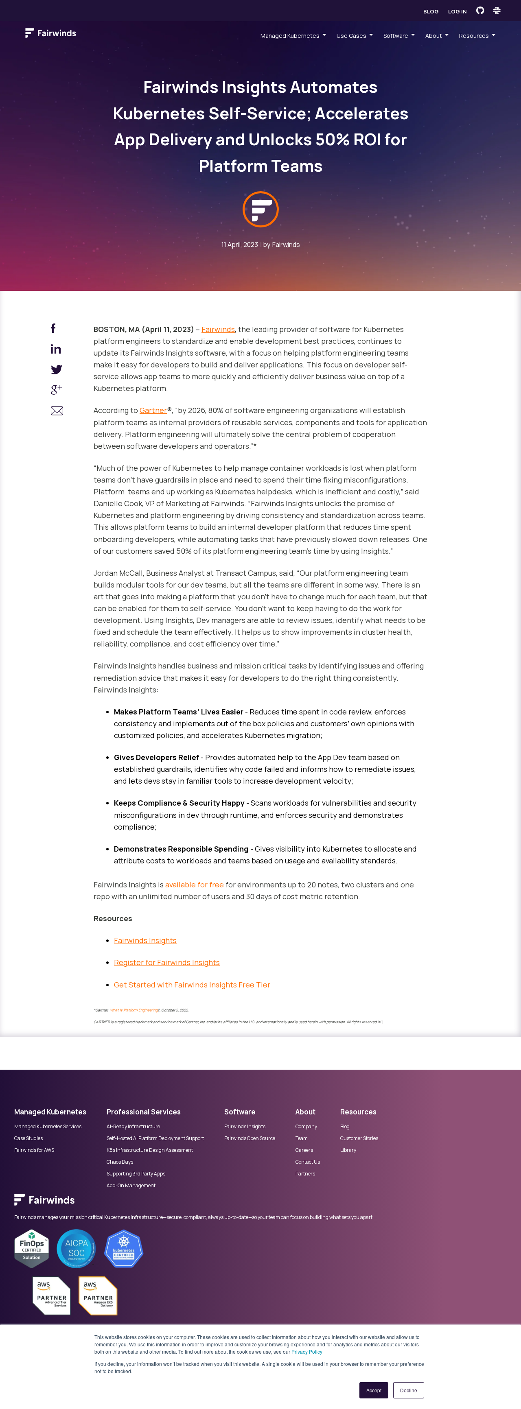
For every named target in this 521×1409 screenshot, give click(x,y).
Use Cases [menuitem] (351, 35)
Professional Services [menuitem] (144, 1111)
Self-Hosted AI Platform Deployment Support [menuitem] (155, 1138)
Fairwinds (286, 244)
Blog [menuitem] (345, 1126)
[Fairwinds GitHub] (480, 10)
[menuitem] (260, 1204)
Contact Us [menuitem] (308, 1162)
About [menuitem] (433, 35)
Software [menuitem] (395, 35)
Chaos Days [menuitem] (120, 1162)
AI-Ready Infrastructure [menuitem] (133, 1126)
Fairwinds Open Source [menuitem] (249, 1138)
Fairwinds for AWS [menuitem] (34, 1150)
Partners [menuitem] (305, 1174)
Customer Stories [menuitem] (359, 1138)
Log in (457, 11)
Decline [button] (408, 1390)
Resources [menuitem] (474, 35)
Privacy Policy (306, 1351)
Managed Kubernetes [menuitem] (290, 35)
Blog (431, 11)
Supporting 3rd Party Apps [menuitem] (136, 1174)
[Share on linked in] (57, 350)
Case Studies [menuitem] (28, 1138)
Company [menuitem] (306, 1126)
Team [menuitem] (302, 1138)
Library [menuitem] (348, 1150)
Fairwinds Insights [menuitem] (244, 1126)
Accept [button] (373, 1390)
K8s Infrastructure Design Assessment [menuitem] (150, 1150)
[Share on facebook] (57, 329)
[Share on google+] (57, 391)
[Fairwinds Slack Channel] (497, 10)
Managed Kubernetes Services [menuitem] (47, 1126)
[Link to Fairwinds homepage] (50, 34)
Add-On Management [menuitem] (131, 1185)
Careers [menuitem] (304, 1150)
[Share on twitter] (57, 371)
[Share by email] (57, 412)
